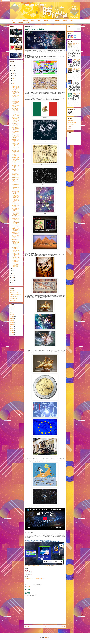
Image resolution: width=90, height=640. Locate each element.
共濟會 (11, 312)
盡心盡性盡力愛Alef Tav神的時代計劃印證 (15, 124)
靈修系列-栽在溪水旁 (72, 122)
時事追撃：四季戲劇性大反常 (15, 96)
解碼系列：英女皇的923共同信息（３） (15, 144)
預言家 (11, 326)
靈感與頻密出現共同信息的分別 (15, 203)
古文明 (11, 328)
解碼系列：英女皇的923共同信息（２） (15, 148)
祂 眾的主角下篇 (28, 572)
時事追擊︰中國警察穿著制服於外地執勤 (15, 99)
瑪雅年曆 (12, 334)
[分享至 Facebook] (39, 584)
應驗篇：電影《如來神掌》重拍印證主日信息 (15, 242)
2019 (13, 67)
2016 (13, 72)
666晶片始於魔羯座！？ (15, 106)
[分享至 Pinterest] (41, 584)
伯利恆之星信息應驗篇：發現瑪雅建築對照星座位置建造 (15, 88)
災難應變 (71, 20)
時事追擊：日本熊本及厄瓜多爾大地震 (15, 254)
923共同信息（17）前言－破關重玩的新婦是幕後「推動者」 (15, 265)
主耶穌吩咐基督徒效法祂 (15, 251)
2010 (13, 284)
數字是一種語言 (15, 190)
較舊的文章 (63, 626)
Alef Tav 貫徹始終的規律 (15, 137)
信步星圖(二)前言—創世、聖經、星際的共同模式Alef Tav (15, 159)
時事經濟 (39, 20)
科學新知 (29, 586)
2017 (13, 70)
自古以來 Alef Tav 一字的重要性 (15, 135)
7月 (13, 81)
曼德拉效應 (25, 20)
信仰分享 (12, 314)
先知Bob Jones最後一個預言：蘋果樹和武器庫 (15, 229)
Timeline (28, 22)
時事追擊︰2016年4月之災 (15, 175)
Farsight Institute (71, 124)
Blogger (46, 637)
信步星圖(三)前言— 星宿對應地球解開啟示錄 (15, 102)
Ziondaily (69, 128)
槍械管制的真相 (15, 239)
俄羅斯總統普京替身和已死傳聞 (15, 237)
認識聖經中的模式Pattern (15, 182)
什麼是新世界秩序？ (14, 296)
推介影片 (12, 330)
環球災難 (46, 20)
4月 (13, 268)
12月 (14, 73)
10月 (14, 76)
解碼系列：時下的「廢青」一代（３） (15, 162)
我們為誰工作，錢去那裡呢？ (76, 94)
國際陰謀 (65, 20)
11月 (14, 75)
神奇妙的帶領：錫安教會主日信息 (15, 219)
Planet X (18, 20)
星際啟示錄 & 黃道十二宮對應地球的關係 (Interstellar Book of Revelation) (38, 565)
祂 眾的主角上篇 (28, 571)
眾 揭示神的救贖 (28, 574)
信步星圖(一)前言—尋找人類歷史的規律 (15, 192)
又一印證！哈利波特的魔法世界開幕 (15, 257)
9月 (13, 78)
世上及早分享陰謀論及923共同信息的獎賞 (15, 213)
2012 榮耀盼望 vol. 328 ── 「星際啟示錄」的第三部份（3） (35, 578)
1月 (13, 273)
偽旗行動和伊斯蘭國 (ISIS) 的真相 (15, 245)
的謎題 (26, 570)
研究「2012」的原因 (14, 292)
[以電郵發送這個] (36, 584)
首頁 (12, 20)
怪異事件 (13, 22)
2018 (13, 68)
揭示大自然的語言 (15, 177)
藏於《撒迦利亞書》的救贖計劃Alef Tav (15, 128)
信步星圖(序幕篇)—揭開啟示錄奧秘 (15, 112)
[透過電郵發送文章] (34, 584)
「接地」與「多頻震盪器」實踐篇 (76, 69)
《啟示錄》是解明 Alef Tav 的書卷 (15, 115)
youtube (69, 126)
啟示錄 (32, 20)
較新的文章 (27, 626)
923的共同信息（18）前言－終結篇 (15, 226)
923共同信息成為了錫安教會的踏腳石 (15, 200)
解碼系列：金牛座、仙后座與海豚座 (15, 92)
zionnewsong (70, 120)
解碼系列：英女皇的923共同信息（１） (15, 151)
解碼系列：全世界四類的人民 (15, 206)
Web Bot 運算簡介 (13, 300)
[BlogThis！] (37, 584)
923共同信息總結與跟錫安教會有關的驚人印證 (15, 196)
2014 (13, 277)
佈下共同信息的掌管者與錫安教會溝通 (15, 209)
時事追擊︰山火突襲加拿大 (15, 155)
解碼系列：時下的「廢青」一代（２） (15, 166)
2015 (13, 275)
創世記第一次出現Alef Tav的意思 (15, 118)
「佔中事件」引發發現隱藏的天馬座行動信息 (15, 222)
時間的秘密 (12, 290)
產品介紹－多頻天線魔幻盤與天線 (76, 60)
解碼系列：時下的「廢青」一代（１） (15, 170)
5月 (13, 85)
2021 (13, 63)
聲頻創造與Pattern (15, 173)
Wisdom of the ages (56, 565)
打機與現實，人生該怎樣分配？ (15, 233)
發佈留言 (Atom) (46, 630)
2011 (13, 282)
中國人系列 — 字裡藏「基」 (76, 44)
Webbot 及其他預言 (55, 20)
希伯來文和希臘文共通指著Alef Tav (15, 121)
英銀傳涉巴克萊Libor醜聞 (76, 81)
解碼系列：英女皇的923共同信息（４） (15, 140)
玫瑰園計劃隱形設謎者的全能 (15, 248)
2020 (13, 65)
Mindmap (20, 22)
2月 (13, 271)
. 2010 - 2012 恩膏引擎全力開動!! (28, 5)
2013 (13, 279)
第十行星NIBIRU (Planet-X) (15, 294)
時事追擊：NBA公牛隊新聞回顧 (15, 261)
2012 (13, 280)
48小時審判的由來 (13, 298)
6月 (13, 83)
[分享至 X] (38, 584)
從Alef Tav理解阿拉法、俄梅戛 (15, 109)
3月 (13, 270)
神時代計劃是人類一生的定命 (15, 216)
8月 (13, 80)
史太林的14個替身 (15, 235)
